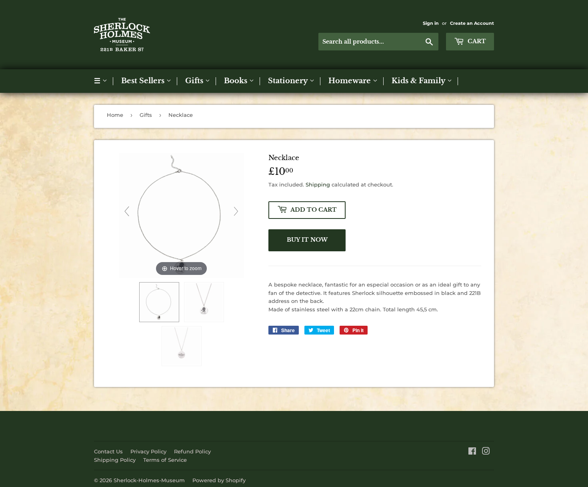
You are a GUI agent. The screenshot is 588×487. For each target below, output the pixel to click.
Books (236, 80)
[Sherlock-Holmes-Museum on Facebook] (472, 452)
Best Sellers (143, 80)
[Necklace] (159, 302)
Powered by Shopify (219, 480)
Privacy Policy (148, 451)
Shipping (318, 184)
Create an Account (472, 23)
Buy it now (307, 239)
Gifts (195, 80)
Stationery (289, 80)
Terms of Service (165, 460)
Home (115, 115)
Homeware (350, 80)
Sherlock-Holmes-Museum (149, 480)
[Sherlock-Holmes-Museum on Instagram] (486, 452)
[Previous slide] (127, 211)
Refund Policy (192, 451)
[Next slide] (236, 211)
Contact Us (108, 451)
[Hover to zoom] (181, 215)
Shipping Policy (115, 460)
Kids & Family (419, 80)
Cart (476, 41)
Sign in (431, 23)
